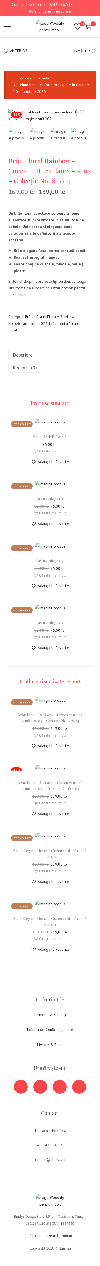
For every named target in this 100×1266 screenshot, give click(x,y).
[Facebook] (21, 1087)
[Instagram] (60, 1087)
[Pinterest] (79, 1087)
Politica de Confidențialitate (50, 1029)
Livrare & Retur (50, 1044)
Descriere (22, 355)
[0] (77, 26)
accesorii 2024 (35, 323)
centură (64, 323)
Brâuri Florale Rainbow (55, 316)
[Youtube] (40, 1087)
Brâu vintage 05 (49, 622)
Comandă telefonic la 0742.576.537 (42, 4)
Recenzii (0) (25, 367)
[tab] (50, 355)
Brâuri (30, 316)
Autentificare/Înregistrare (50, 11)
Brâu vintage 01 (49, 498)
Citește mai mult (52, 451)
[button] (50, 461)
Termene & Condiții (50, 1014)
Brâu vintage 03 (49, 560)
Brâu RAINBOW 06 (50, 436)
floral (12, 330)
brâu (53, 323)
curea (76, 323)
